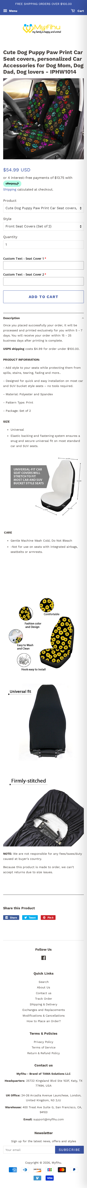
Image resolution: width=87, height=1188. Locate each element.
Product (9, 201)
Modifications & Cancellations (44, 1015)
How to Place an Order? (44, 1021)
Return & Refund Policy (43, 1053)
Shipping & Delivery (43, 1004)
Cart (80, 11)
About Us (43, 987)
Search (44, 981)
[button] (43, 318)
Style (7, 219)
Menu (12, 11)
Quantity (10, 237)
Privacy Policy (43, 1042)
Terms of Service (44, 1047)
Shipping (9, 189)
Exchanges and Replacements (43, 1009)
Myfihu (56, 1162)
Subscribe (69, 1150)
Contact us (43, 993)
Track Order (43, 998)
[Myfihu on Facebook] (43, 958)
